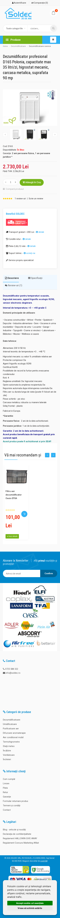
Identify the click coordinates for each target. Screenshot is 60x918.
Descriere (13, 278)
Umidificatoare (10, 724)
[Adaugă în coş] (24, 514)
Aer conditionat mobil (13, 737)
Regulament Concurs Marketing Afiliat (21, 842)
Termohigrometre (11, 741)
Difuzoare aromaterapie (14, 733)
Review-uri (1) (14, 285)
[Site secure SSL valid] (19, 873)
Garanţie (7, 796)
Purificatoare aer (11, 728)
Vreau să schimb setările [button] (30, 908)
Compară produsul (15, 189)
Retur (5, 792)
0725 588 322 (11, 669)
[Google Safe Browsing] (40, 873)
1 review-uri (20, 198)
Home (5, 46)
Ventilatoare (9, 755)
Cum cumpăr (9, 779)
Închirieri (7, 759)
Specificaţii (36, 278)
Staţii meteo (9, 746)
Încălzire (7, 750)
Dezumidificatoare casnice (40, 46)
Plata (5, 788)
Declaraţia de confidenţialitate (17, 834)
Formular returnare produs (15, 801)
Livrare (6, 783)
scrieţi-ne (30, 253)
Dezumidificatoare (18, 46)
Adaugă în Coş (33, 182)
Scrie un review (36, 198)
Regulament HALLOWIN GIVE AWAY (20, 838)
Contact (7, 810)
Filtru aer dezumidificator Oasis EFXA (14, 495)
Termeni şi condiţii (11, 805)
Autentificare (20, 3)
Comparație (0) (40, 3)
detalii (41, 232)
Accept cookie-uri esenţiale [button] (30, 903)
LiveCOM (43, 861)
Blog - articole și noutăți (14, 829)
